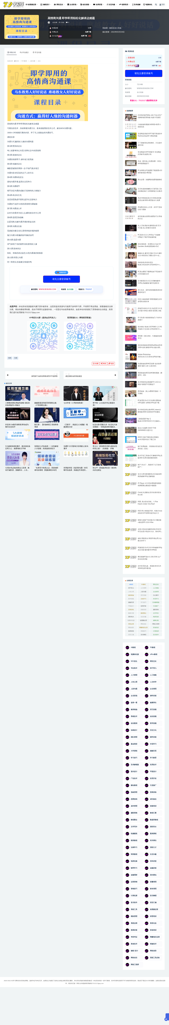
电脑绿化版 (131, 620)
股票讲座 (131, 631)
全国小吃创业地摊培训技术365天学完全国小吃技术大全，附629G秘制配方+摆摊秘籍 (149, 531)
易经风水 (131, 616)
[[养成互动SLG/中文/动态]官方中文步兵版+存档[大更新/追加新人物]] (131, 310)
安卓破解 (137, 4)
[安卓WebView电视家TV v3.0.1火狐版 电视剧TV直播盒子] (131, 384)
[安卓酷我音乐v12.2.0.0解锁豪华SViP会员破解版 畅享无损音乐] (131, 286)
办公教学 (156, 595)
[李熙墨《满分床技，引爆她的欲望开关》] (131, 338)
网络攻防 (131, 627)
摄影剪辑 (156, 609)
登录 (163, 4)
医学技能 (131, 598)
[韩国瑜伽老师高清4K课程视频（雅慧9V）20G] (131, 376)
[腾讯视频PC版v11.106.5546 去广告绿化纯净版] (131, 559)
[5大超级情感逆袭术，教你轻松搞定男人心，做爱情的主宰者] (17, 434)
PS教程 (143, 584)
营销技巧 (143, 631)
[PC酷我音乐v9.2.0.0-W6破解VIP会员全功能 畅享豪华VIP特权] (131, 550)
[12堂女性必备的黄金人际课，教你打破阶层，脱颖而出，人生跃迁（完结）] (17, 459)
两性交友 (156, 584)
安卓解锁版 (155, 602)
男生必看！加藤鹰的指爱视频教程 (150, 179)
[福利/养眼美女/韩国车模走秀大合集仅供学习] (131, 540)
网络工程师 (155, 624)
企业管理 (156, 591)
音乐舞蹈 (143, 634)
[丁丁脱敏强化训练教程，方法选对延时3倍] (131, 146)
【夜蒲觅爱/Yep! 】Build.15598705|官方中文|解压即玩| (149, 421)
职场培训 (156, 627)
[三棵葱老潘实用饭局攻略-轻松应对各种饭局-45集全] (17, 398)
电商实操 (156, 616)
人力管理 (143, 588)
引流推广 (156, 606)
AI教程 (131, 584)
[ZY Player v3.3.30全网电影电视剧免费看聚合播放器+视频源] (131, 486)
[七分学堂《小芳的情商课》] (76, 395)
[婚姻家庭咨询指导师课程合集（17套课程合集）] (46, 391)
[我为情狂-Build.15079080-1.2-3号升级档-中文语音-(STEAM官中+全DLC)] (131, 329)
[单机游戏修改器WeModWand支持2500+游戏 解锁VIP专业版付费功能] (131, 347)
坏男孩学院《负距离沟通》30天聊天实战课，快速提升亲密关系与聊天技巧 (76, 470)
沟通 (15, 358)
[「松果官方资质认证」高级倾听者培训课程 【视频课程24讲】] (46, 465)
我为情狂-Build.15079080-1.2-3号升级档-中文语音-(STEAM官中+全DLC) (150, 329)
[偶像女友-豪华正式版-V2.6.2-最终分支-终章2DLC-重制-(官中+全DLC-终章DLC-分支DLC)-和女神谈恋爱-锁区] (131, 255)
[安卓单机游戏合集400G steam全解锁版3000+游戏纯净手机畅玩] (131, 413)
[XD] (49, 22)
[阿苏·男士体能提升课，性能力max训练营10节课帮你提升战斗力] (131, 513)
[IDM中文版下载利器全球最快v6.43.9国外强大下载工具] (131, 440)
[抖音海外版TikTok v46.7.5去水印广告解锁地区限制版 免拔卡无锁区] (131, 118)
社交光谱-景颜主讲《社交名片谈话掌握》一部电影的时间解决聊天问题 (105, 427)
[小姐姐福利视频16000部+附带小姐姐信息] (131, 126)
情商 (9, 358)
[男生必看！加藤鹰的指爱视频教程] (131, 182)
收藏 (96, 363)
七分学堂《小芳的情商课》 (74, 403)
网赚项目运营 (143, 627)
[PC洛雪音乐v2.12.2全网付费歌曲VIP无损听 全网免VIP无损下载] (131, 403)
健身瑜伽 (131, 595)
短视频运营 (143, 620)
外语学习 (156, 598)
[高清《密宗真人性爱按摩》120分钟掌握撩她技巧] (131, 163)
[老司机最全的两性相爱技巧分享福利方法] (131, 217)
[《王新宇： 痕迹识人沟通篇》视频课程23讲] (76, 413)
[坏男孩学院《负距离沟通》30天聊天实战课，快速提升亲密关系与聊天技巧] (76, 454)
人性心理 (131, 591)
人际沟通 (54, 22)
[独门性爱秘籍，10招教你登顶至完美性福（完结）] (131, 448)
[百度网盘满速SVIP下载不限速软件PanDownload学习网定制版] (131, 136)
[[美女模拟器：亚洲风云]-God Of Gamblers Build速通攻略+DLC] (131, 246)
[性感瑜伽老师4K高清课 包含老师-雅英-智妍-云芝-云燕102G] (131, 366)
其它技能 (143, 595)
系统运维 (131, 624)
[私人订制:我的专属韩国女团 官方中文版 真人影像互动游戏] (131, 227)
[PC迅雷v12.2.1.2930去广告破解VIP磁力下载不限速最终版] (131, 237)
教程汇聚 (131, 613)
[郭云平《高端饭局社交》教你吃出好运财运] (105, 459)
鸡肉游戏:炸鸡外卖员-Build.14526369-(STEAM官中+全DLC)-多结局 (149, 265)
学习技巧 (143, 602)
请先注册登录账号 (61, 279)
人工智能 (156, 588)
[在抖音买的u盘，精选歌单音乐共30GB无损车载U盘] (131, 566)
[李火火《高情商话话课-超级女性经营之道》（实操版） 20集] (105, 437)
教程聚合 (143, 613)
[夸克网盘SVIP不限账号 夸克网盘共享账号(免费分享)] (131, 155)
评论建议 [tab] (25, 52)
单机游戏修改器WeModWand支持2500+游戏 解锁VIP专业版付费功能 (150, 347)
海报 (104, 363)
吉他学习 (143, 598)
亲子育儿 (131, 588)
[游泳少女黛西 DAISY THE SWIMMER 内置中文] (131, 430)
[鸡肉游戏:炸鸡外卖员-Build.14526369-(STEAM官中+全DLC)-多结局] (131, 264)
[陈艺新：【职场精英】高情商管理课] (46, 418)
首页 (17, 61)
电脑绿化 (149, 4)
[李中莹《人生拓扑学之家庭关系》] (105, 395)
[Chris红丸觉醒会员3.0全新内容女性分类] (131, 496)
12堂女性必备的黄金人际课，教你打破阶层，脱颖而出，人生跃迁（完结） (17, 470)
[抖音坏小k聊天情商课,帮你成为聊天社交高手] (17, 414)
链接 (112, 363)
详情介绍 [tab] (12, 52)
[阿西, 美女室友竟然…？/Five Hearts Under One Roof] (131, 504)
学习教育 (24, 61)
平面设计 (131, 606)
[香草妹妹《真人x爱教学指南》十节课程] (131, 394)
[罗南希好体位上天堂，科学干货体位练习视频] (131, 209)
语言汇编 (131, 634)
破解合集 (156, 620)
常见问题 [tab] (38, 52)
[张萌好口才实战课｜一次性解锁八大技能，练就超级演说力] (46, 434)
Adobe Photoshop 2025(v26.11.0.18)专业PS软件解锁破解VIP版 (150, 357)
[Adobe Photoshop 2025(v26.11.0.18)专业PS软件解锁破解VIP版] (131, 357)
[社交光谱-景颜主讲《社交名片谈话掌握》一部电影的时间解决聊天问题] (105, 415)
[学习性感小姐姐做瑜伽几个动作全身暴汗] (131, 320)
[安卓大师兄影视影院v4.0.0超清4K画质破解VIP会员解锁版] (131, 477)
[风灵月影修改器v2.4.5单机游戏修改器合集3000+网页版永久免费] (131, 200)
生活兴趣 (143, 616)
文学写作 (156, 613)
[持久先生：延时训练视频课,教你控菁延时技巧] (131, 292)
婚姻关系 (131, 602)
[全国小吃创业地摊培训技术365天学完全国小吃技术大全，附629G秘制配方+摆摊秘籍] (131, 530)
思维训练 (131, 609)
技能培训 (143, 609)
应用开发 (143, 606)
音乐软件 (156, 634)
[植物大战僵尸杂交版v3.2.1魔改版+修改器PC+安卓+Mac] (131, 523)
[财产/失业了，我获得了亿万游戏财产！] (131, 467)
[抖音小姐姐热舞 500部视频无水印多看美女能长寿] (131, 301)
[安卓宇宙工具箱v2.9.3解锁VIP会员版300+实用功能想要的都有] (131, 458)
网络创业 (143, 624)
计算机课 (156, 631)
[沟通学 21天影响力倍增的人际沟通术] (76, 435)
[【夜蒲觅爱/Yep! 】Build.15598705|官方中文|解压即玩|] (131, 420)
